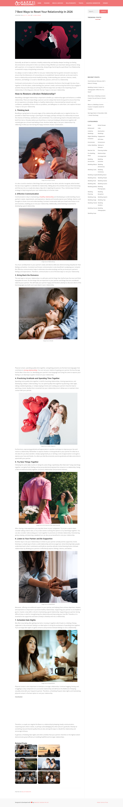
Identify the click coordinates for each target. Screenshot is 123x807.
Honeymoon (101, 142)
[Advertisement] (48, 354)
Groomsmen (91, 142)
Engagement (101, 136)
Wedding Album (92, 164)
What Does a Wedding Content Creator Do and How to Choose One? (97, 98)
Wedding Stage (92, 200)
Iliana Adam (37, 15)
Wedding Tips (102, 200)
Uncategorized (102, 156)
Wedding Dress (92, 178)
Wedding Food (92, 180)
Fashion (46, 3)
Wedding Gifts (92, 183)
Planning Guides (102, 150)
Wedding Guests (102, 183)
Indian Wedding (92, 145)
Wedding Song (92, 197)
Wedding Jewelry (92, 186)
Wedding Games (102, 180)
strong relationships (30, 370)
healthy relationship (47, 197)
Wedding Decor (102, 175)
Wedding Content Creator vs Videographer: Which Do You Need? (96, 90)
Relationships (71, 3)
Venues (105, 3)
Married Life (91, 150)
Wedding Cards (92, 169)
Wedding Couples (93, 175)
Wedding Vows (92, 213)
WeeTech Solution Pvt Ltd (41, 802)
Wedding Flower (102, 178)
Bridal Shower (102, 125)
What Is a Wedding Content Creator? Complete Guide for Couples (96, 107)
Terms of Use (104, 802)
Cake (99, 128)
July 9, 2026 (27, 15)
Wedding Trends (92, 203)
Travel (81, 3)
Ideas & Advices (57, 3)
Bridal (89, 125)
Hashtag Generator (93, 3)
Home (39, 3)
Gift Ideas (100, 139)
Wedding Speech (102, 197)
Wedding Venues (92, 208)
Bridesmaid (91, 128)
